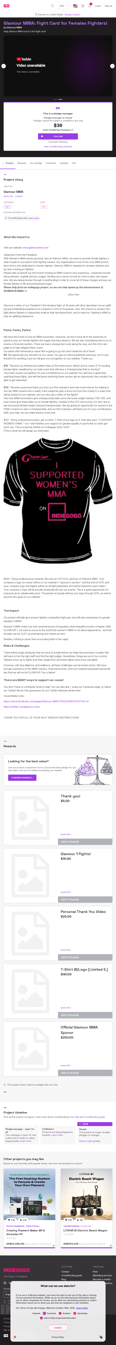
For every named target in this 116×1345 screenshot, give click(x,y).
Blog (63, 1279)
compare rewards (21, 777)
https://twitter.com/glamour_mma (22, 706)
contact (18, 196)
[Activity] (89, 6)
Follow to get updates (89, 1141)
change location (72, 14)
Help (77, 1117)
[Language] (75, 6)
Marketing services (102, 1275)
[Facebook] (5, 1283)
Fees (95, 1271)
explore (78, 1163)
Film (7, 207)
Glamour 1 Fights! (76, 854)
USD (62, 6)
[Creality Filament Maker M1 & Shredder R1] (29, 1194)
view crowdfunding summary (58, 146)
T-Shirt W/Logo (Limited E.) (84, 969)
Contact (65, 1271)
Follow (58, 136)
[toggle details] (55, 1247)
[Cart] (82, 6)
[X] (9, 1283)
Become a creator (102, 1279)
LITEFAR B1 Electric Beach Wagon (85, 1230)
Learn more (25, 1141)
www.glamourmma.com (35, 247)
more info (8, 196)
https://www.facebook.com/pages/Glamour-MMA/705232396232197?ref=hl (46, 701)
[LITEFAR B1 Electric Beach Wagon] (86, 1194)
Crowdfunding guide (94, 1117)
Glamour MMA (14, 27)
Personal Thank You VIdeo (83, 911)
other (44, 207)
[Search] (52, 6)
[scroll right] (112, 66)
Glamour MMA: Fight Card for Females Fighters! (55, 23)
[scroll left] (3, 66)
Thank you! (70, 796)
